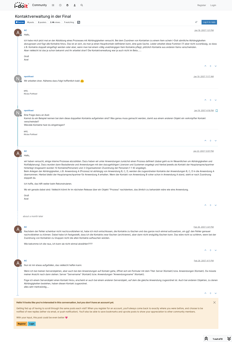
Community (39, 5)
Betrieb (21, 22)
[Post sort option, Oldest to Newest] (196, 22)
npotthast (29, 76)
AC (25, 30)
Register (22, 324)
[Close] (214, 302)
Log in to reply (209, 22)
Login (31, 324)
